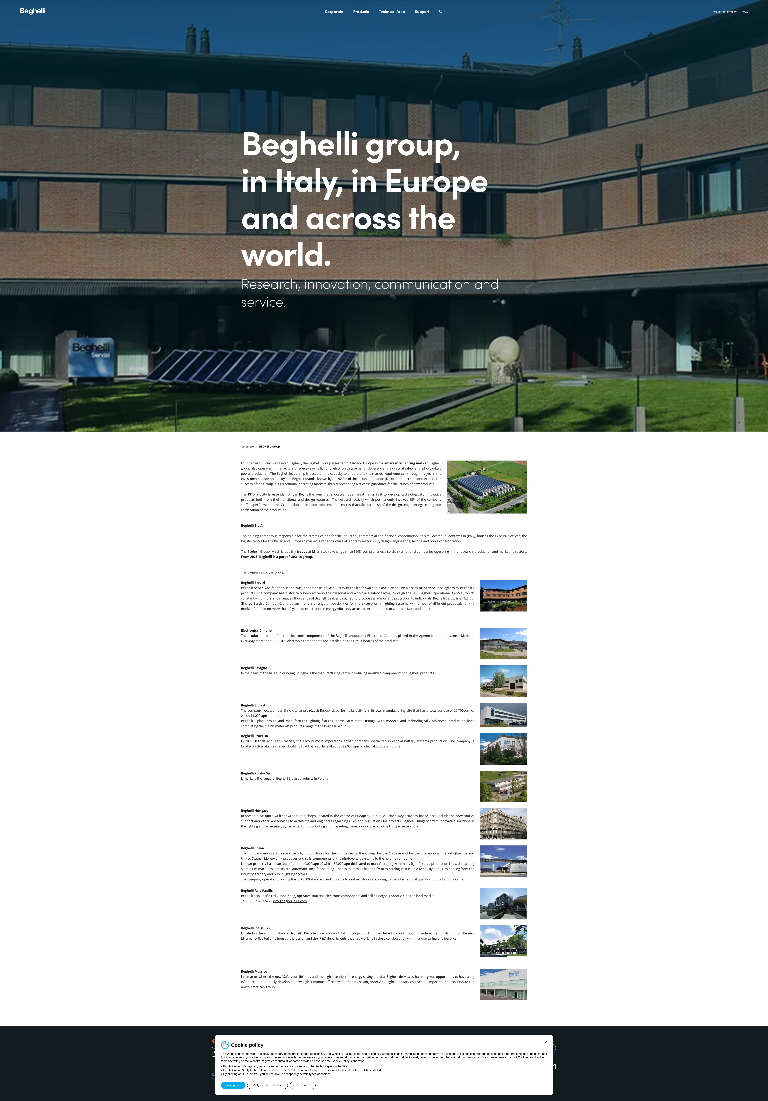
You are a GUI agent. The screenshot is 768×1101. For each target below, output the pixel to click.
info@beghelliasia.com (290, 901)
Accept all (233, 1085)
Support (422, 11)
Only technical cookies (267, 1085)
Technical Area (392, 11)
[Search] (441, 11)
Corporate (334, 11)
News (744, 11)
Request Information (724, 11)
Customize (302, 1085)
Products (361, 11)
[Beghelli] (32, 11)
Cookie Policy (340, 1061)
